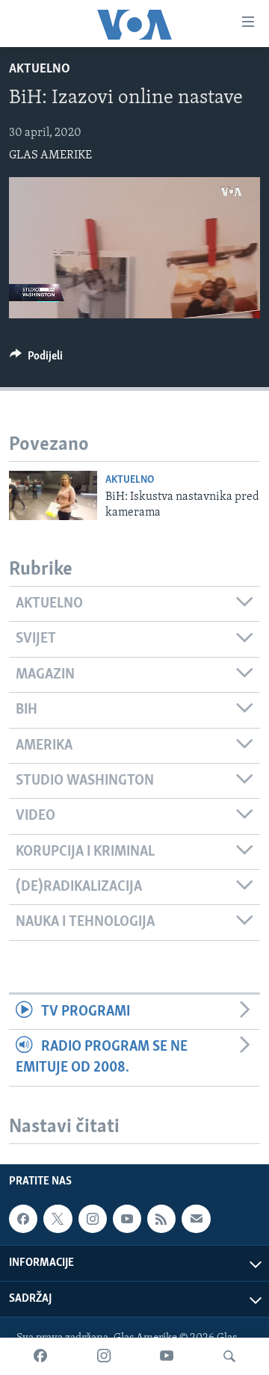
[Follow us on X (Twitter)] (57, 1219)
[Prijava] (196, 1219)
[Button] (36, 359)
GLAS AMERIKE (50, 155)
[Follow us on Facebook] (23, 1219)
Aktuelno (39, 69)
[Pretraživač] (229, 1356)
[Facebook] (40, 1356)
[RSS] (161, 1219)
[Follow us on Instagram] (92, 1219)
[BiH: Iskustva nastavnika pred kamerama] (53, 495)
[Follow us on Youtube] (127, 1219)
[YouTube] (166, 1356)
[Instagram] (104, 1356)
